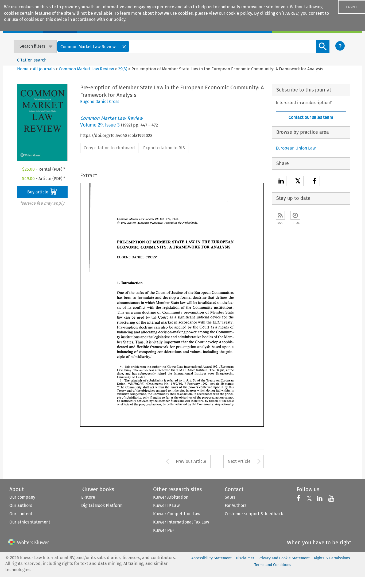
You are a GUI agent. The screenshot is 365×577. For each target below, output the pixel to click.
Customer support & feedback (254, 513)
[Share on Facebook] (314, 181)
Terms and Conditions (272, 565)
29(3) (122, 68)
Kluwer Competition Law (176, 513)
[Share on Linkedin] (281, 181)
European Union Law (296, 148)
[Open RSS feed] (280, 215)
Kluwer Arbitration (170, 497)
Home (23, 68)
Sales (230, 497)
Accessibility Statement (211, 558)
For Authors (235, 505)
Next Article (239, 461)
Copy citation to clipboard (109, 147)
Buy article (38, 191)
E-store (88, 497)
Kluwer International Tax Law (181, 522)
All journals (44, 68)
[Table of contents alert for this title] (295, 215)
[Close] (124, 46)
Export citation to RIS (164, 147)
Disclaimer (245, 558)
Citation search (31, 60)
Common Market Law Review (86, 68)
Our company (22, 497)
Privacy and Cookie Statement (284, 558)
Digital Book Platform (102, 505)
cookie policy (239, 13)
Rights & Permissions (332, 558)
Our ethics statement (29, 522)
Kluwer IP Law (166, 505)
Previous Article (191, 461)
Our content (20, 513)
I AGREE (352, 7)
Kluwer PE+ (163, 530)
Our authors (20, 505)
